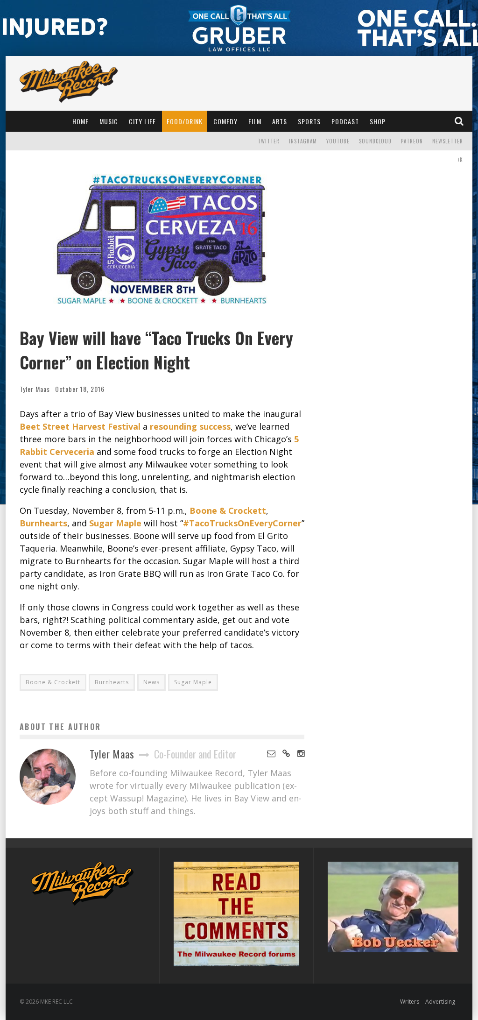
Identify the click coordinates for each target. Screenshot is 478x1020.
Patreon (412, 141)
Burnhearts (112, 682)
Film (254, 121)
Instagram (303, 141)
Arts (279, 121)
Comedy (225, 121)
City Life (142, 121)
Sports (309, 121)
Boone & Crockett (53, 682)
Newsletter (447, 141)
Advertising (440, 1002)
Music (108, 121)
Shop (378, 121)
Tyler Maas (35, 389)
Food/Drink (185, 121)
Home (80, 121)
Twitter (269, 141)
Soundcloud (375, 141)
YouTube (338, 141)
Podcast (345, 121)
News (151, 682)
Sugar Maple (193, 682)
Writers (409, 1002)
